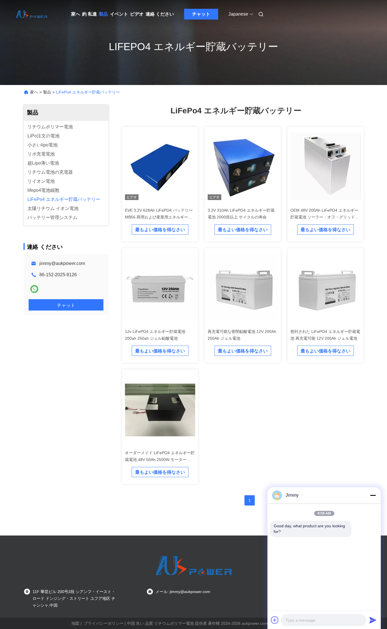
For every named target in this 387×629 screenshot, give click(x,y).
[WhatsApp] (34, 289)
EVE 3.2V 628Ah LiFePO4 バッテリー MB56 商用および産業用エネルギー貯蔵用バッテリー (159, 217)
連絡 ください (160, 14)
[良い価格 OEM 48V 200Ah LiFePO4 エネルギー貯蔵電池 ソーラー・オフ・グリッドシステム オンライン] (325, 167)
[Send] (372, 620)
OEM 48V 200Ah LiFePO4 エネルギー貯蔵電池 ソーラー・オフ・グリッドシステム (324, 217)
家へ (75, 14)
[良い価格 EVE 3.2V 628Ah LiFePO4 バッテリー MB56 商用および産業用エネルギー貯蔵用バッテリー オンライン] (160, 167)
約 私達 (89, 14)
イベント (119, 14)
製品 (103, 14)
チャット (201, 14)
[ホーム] (31, 14)
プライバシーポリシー (104, 623)
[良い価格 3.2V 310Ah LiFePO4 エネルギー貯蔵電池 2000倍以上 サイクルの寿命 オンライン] (243, 167)
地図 (75, 623)
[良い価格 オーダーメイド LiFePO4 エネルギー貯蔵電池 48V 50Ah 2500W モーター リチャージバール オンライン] (160, 409)
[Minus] (372, 495)
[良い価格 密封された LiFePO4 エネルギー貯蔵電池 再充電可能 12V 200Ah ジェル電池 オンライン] (325, 288)
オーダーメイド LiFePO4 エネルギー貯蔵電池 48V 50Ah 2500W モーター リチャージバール (160, 459)
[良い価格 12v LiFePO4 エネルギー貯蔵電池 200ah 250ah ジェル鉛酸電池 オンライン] (160, 288)
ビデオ (137, 14)
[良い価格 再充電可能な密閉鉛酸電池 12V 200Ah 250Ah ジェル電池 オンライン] (243, 288)
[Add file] (275, 620)
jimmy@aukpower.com (62, 263)
